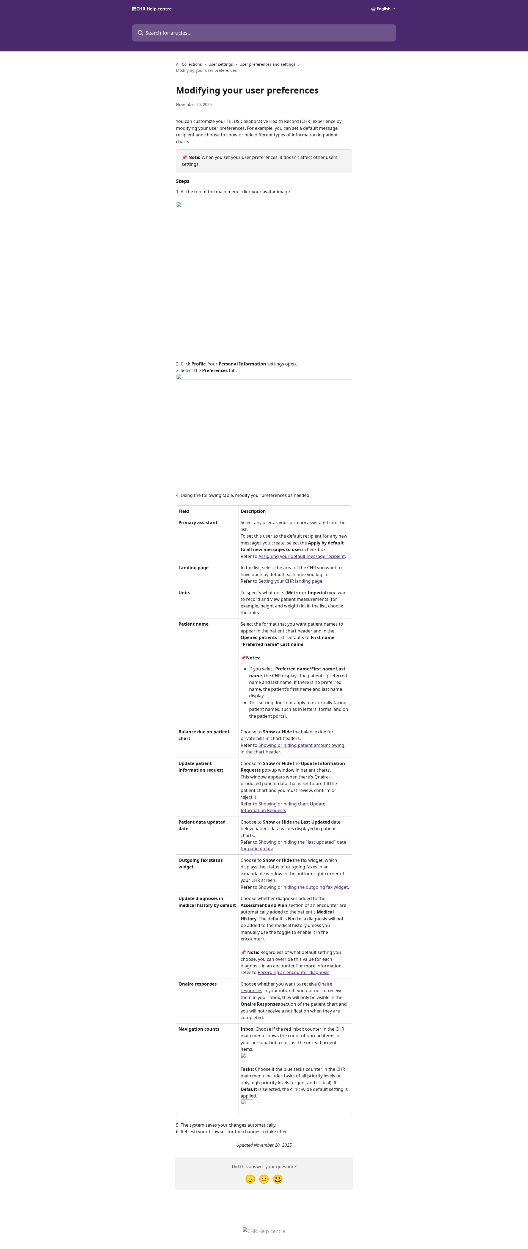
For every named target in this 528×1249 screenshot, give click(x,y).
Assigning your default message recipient (301, 556)
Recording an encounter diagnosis (293, 972)
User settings (220, 64)
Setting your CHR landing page (290, 581)
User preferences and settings (268, 64)
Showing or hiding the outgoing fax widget (303, 887)
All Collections (189, 64)
